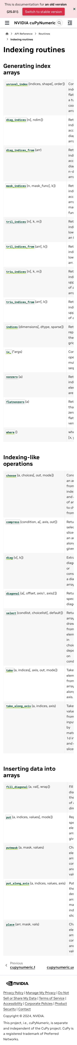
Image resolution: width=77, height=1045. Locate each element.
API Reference (23, 33)
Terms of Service (51, 998)
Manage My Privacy (41, 993)
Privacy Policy (13, 993)
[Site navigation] (7, 22)
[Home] (7, 34)
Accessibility (12, 1003)
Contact (24, 1009)
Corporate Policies (39, 1003)
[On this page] (70, 22)
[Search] (59, 22)
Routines (44, 33)
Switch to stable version (43, 12)
